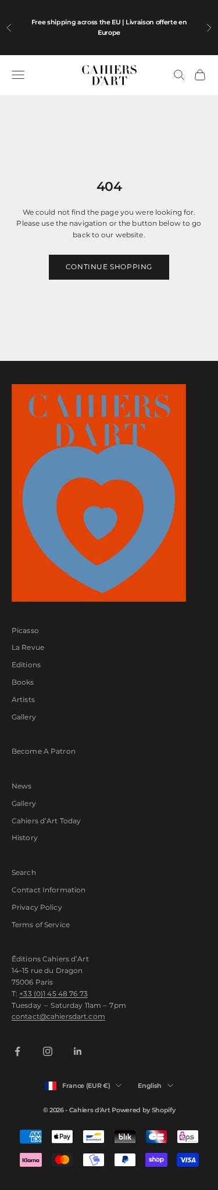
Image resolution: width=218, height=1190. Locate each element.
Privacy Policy (37, 907)
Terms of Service (41, 924)
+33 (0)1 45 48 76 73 (53, 993)
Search (24, 872)
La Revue (28, 647)
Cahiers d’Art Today (46, 820)
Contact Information (48, 889)
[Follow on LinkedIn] (78, 1051)
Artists (23, 699)
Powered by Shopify (143, 1110)
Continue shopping (109, 266)
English (150, 1086)
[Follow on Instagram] (47, 1051)
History (25, 837)
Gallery (24, 716)
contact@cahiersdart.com (58, 1016)
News (21, 786)
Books (23, 682)
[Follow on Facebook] (17, 1051)
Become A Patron (44, 751)
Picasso (25, 630)
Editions (26, 664)
